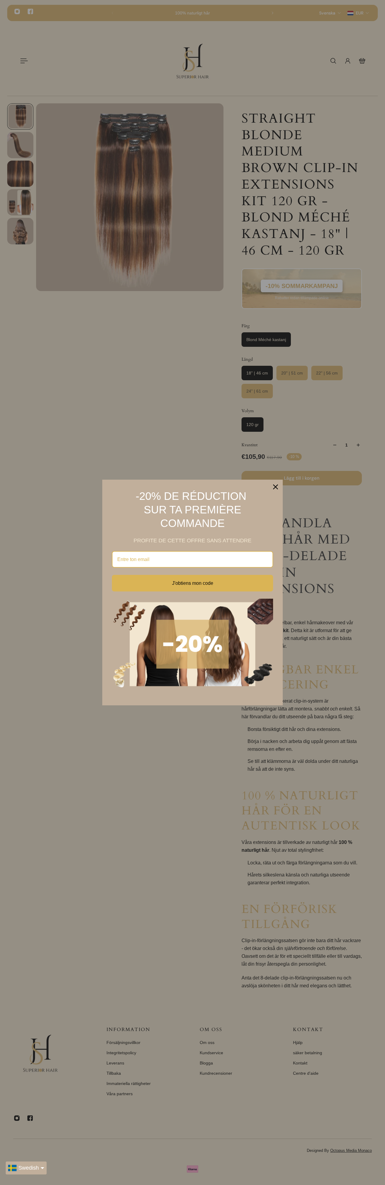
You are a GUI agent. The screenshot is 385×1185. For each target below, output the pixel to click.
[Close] (275, 487)
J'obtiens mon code (192, 583)
